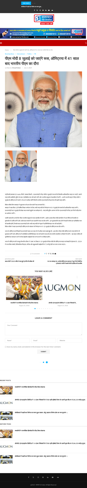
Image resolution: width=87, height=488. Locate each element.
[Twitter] (37, 10)
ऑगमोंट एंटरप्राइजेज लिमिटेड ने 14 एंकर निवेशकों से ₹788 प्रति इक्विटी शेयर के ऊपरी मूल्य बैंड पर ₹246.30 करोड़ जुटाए (50, 400)
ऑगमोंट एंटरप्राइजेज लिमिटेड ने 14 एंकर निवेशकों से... (63, 303)
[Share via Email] (55, 254)
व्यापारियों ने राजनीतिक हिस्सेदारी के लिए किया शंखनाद (24, 303)
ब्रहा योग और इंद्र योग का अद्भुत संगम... (30, 6)
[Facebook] (34, 10)
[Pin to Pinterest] (53, 254)
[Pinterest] (43, 10)
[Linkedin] (45, 10)
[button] (33, 3)
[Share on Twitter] (51, 254)
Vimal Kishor (16, 68)
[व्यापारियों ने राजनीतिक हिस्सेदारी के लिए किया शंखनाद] (24, 288)
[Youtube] (49, 10)
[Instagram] (40, 10)
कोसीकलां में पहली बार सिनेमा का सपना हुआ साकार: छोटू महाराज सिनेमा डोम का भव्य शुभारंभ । (41, 413)
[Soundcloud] (52, 10)
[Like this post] (46, 254)
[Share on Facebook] (48, 254)
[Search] (86, 43)
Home (7, 50)
